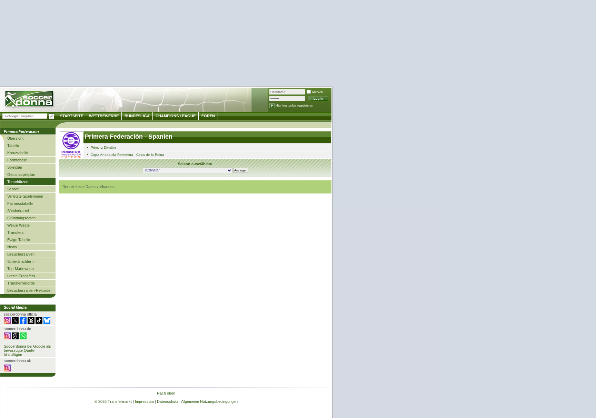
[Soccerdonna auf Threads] (31, 322)
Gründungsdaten (21, 218)
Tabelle (13, 145)
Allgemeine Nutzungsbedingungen (209, 401)
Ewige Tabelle (18, 240)
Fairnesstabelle (20, 203)
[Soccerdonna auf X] (15, 322)
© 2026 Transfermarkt (113, 401)
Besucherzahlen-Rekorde (28, 290)
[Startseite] (30, 100)
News (12, 247)
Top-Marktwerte (20, 269)
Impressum (144, 401)
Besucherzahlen (20, 254)
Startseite (71, 116)
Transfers (15, 232)
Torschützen (17, 182)
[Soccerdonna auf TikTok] (39, 322)
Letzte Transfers (21, 276)
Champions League (176, 116)
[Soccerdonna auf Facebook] (23, 322)
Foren (208, 116)
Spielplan (14, 167)
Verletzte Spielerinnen (25, 196)
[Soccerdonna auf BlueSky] (46, 322)
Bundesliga (137, 116)
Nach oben (166, 393)
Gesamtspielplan (21, 174)
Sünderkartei (18, 211)
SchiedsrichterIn (20, 261)
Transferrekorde (21, 283)
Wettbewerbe (104, 116)
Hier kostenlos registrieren (294, 105)
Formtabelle (17, 160)
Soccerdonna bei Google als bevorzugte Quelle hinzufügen (27, 350)
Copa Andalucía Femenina (112, 155)
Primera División (103, 147)
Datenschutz (167, 401)
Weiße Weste (18, 225)
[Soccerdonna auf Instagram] (7, 322)
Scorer (13, 189)
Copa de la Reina (150, 155)
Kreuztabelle (17, 153)
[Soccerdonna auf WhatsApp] (23, 338)
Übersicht (15, 138)
